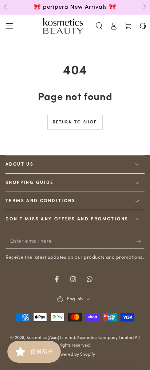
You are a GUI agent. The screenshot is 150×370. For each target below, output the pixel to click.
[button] (99, 26)
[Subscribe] (140, 242)
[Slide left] (6, 7)
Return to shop (75, 122)
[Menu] (9, 26)
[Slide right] (144, 7)
